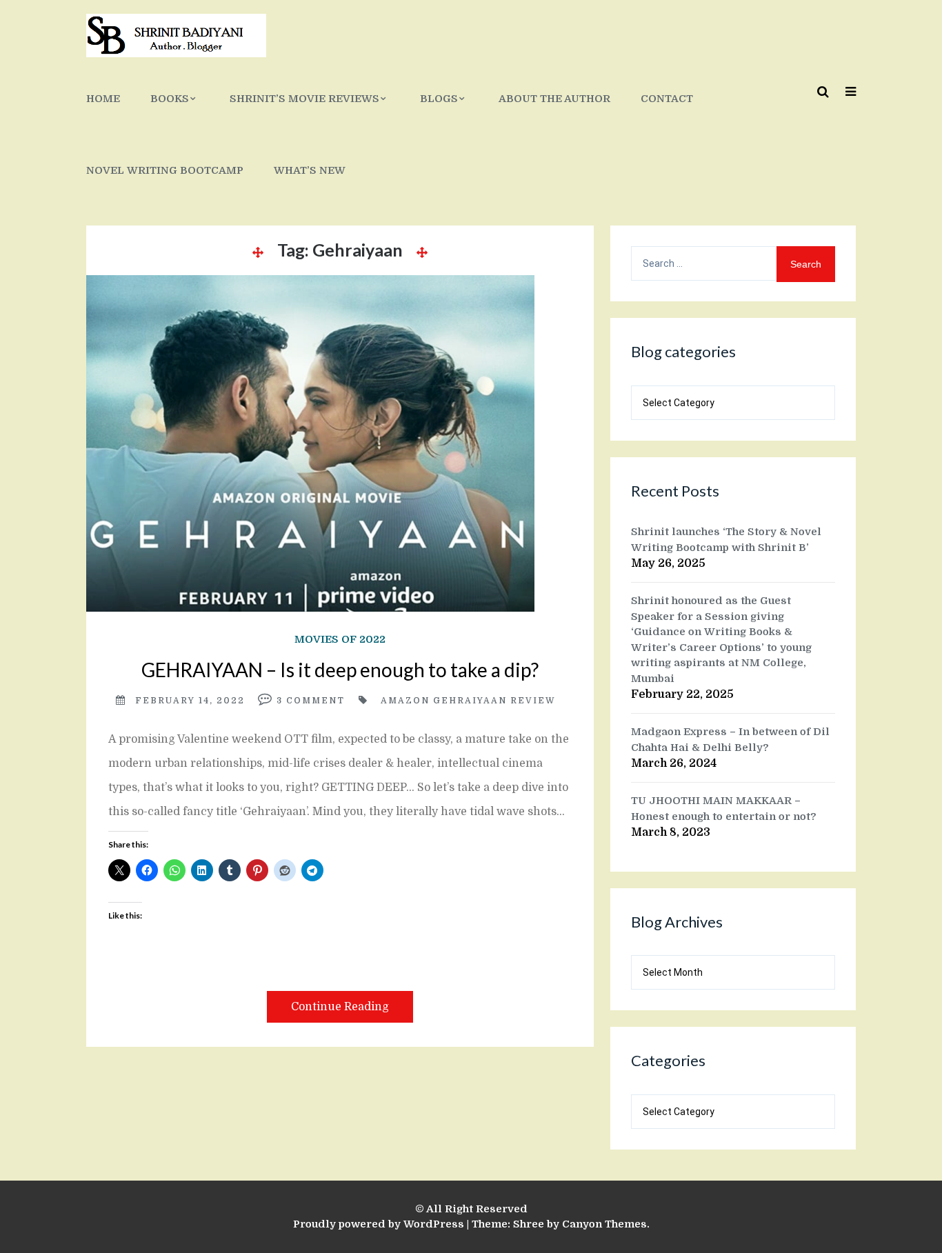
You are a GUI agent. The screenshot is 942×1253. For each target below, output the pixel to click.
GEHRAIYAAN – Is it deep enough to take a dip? (340, 669)
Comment (315, 700)
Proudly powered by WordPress (378, 1224)
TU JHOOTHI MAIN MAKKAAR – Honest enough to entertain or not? (723, 808)
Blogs (439, 98)
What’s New (309, 170)
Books (169, 98)
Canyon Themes (604, 1224)
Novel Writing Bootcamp (164, 170)
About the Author (554, 98)
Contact (667, 98)
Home (103, 98)
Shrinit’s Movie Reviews (304, 98)
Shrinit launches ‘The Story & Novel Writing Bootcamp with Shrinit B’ (726, 539)
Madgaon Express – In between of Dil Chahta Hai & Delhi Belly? (730, 739)
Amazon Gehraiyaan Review (468, 700)
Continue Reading (340, 1007)
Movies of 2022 (339, 639)
